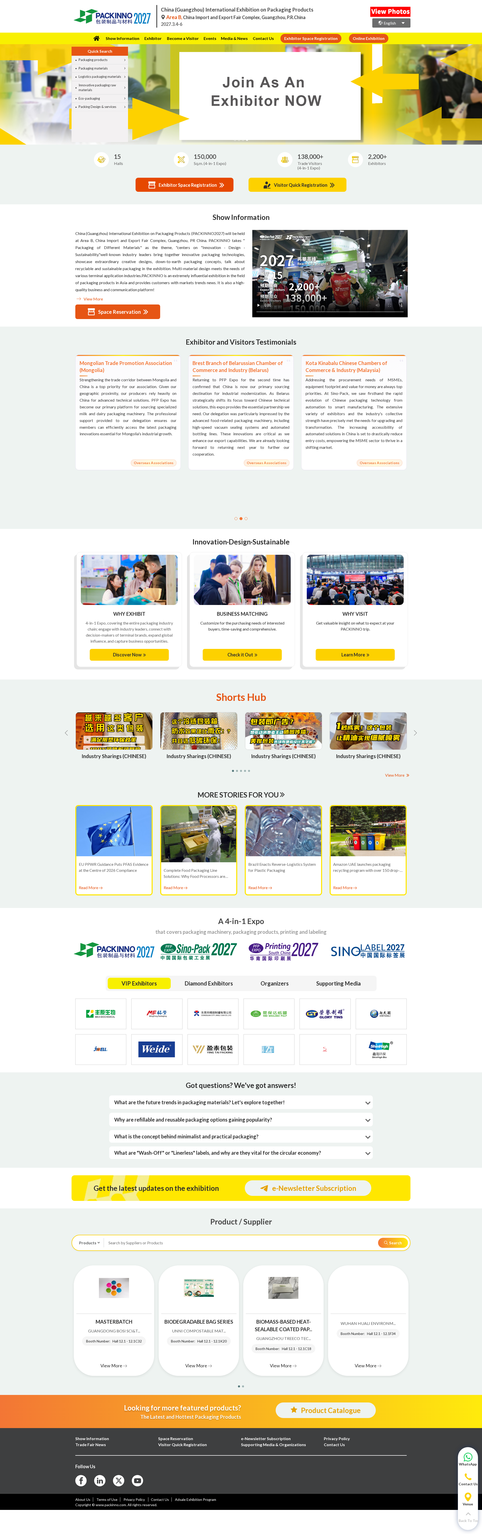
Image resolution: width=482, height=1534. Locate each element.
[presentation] (4, 88)
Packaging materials (93, 68)
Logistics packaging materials (100, 77)
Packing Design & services (97, 107)
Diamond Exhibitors (209, 983)
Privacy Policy (135, 1499)
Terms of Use (106, 1499)
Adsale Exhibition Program (195, 1499)
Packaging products (93, 60)
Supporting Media (338, 983)
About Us (82, 1499)
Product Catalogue (331, 1410)
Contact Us (263, 38)
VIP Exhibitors (139, 983)
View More (93, 298)
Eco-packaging (89, 98)
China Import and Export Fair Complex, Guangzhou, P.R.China (236, 17)
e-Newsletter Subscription (314, 1188)
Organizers (275, 983)
